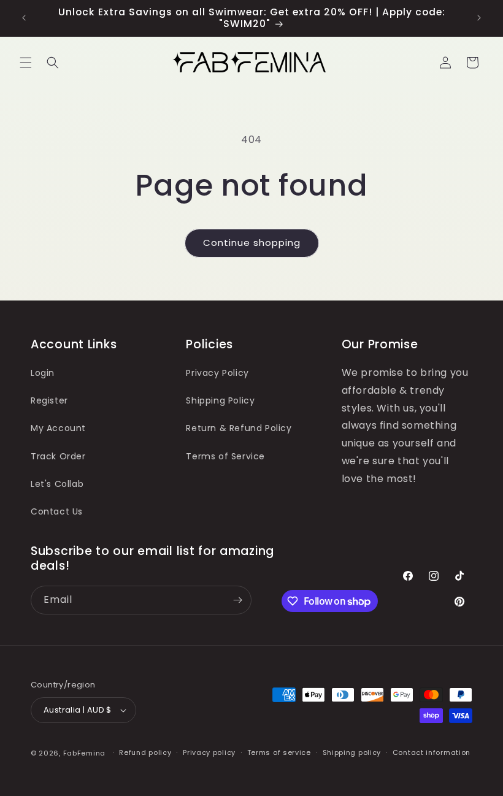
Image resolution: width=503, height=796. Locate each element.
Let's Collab (57, 484)
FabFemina (84, 753)
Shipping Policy (220, 400)
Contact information (431, 752)
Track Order (58, 456)
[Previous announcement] (23, 17)
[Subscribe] (237, 600)
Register (49, 400)
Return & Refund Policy (238, 428)
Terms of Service (225, 456)
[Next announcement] (479, 17)
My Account (58, 428)
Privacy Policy (217, 373)
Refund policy (145, 752)
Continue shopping (252, 242)
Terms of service (279, 752)
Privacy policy (209, 752)
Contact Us (57, 511)
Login (43, 373)
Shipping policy (352, 752)
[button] (25, 62)
